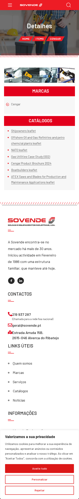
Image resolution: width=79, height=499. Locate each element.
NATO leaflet (19, 150)
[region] (39, 464)
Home (26, 38)
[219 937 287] (10, 314)
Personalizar (39, 479)
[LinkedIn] (20, 280)
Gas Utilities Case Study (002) (30, 156)
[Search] (68, 5)
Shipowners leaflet (23, 131)
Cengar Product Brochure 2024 (31, 163)
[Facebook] (11, 280)
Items (40, 38)
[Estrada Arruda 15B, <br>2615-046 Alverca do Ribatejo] (10, 332)
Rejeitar (40, 490)
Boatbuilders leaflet (24, 170)
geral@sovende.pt (26, 325)
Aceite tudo (39, 468)
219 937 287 (21, 314)
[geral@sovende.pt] (10, 325)
